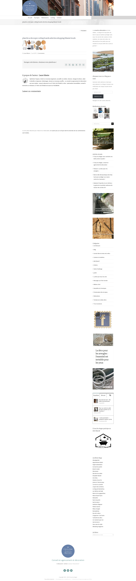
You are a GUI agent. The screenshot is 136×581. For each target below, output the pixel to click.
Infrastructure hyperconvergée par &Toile (82, 579)
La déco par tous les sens (100, 276)
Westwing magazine (98, 526)
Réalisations (97, 296)
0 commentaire (41, 53)
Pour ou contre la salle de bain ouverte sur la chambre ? (105, 409)
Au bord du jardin (97, 467)
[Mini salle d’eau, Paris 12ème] (107, 110)
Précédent (83, 30)
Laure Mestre (27, 53)
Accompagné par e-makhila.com (63, 579)
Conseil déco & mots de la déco (102, 253)
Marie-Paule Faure (97, 495)
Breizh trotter (96, 469)
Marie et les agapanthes (99, 493)
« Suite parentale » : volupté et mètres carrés (105, 418)
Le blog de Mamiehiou (98, 489)
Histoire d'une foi (97, 480)
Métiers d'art (97, 284)
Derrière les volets (97, 473)
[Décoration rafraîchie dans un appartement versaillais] (101, 110)
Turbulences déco (97, 517)
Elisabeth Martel (97, 475)
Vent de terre (96, 522)
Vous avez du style (97, 524)
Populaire (96, 395)
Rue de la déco (96, 513)
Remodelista (96, 511)
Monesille (95, 498)
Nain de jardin (96, 500)
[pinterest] (71, 570)
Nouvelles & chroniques (100, 288)
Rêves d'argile (96, 509)
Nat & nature (96, 502)
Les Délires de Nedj (98, 491)
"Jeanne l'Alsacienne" (73, 563)
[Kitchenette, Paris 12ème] (95, 116)
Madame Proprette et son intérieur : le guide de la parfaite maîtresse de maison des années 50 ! (103, 185)
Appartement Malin (98, 462)
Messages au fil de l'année (101, 280)
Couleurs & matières (99, 257)
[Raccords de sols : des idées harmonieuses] (96, 400)
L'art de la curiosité (98, 484)
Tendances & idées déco (100, 300)
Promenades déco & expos (101, 292)
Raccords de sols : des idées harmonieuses (105, 400)
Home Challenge (98, 269)
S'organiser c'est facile (98, 515)
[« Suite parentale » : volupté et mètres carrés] (96, 418)
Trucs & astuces (98, 304)
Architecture (97, 245)
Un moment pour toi (98, 520)
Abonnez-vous (98, 96)
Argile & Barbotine (97, 464)
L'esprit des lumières (98, 486)
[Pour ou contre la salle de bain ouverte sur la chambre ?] (96, 408)
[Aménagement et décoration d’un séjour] (101, 116)
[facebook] (64, 570)
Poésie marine (96, 506)
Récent (103, 395)
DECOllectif (96, 261)
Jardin (95, 273)
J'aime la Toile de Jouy (98, 482)
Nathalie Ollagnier (97, 504)
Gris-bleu (95, 478)
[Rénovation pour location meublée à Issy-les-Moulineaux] (107, 116)
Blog (95, 249)
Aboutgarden (96, 460)
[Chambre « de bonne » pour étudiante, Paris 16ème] (95, 110)
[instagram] (68, 570)
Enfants (96, 265)
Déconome (95, 471)
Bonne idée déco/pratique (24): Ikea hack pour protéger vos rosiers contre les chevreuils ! (103, 177)
